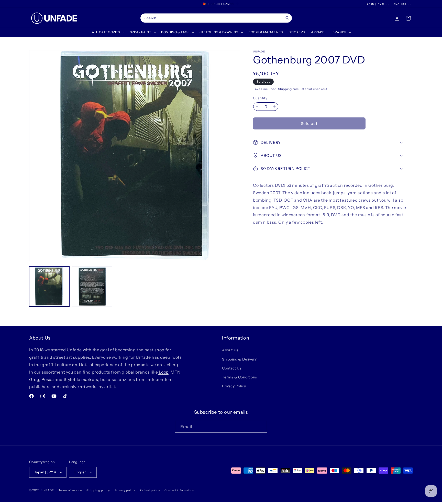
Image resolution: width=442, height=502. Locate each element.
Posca (47, 379)
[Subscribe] (261, 427)
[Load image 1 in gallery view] (49, 286)
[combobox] (216, 18)
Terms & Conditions (239, 377)
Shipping (285, 89)
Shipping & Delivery (239, 359)
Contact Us (231, 368)
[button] (108, 32)
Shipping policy (98, 490)
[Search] (287, 18)
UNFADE (47, 490)
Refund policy (150, 490)
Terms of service (70, 490)
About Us (230, 350)
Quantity (260, 98)
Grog (34, 379)
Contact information (179, 490)
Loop (163, 372)
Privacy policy (125, 490)
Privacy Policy (234, 386)
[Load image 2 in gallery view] (92, 286)
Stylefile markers (80, 379)
